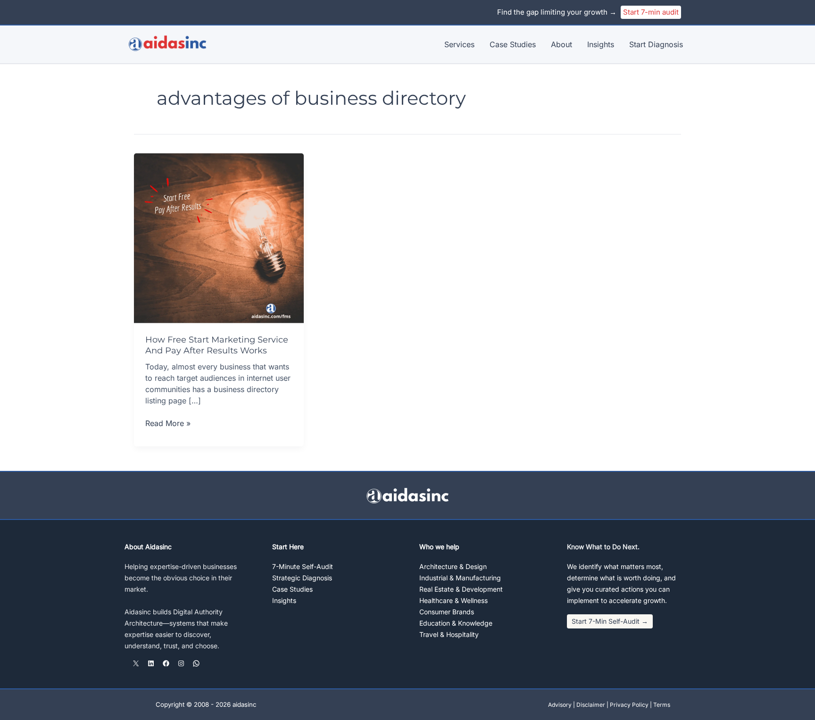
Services (459, 44)
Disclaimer (590, 704)
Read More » (168, 423)
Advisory (560, 704)
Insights (600, 44)
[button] (610, 621)
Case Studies (513, 44)
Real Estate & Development (461, 589)
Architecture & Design (453, 566)
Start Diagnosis (656, 44)
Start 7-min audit (651, 12)
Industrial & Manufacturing (460, 578)
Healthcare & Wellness (453, 600)
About (561, 44)
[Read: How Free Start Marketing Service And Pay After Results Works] (219, 237)
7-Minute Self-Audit (302, 566)
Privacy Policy (629, 704)
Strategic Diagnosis (302, 578)
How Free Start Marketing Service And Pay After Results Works (216, 345)
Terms (661, 704)
